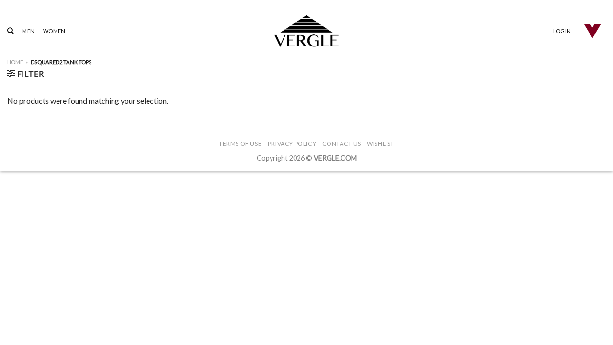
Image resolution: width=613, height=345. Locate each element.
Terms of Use (240, 143)
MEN (28, 31)
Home (15, 62)
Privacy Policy (292, 143)
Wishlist (380, 143)
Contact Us (341, 143)
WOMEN (54, 31)
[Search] (10, 30)
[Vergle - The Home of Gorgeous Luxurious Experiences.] (307, 30)
